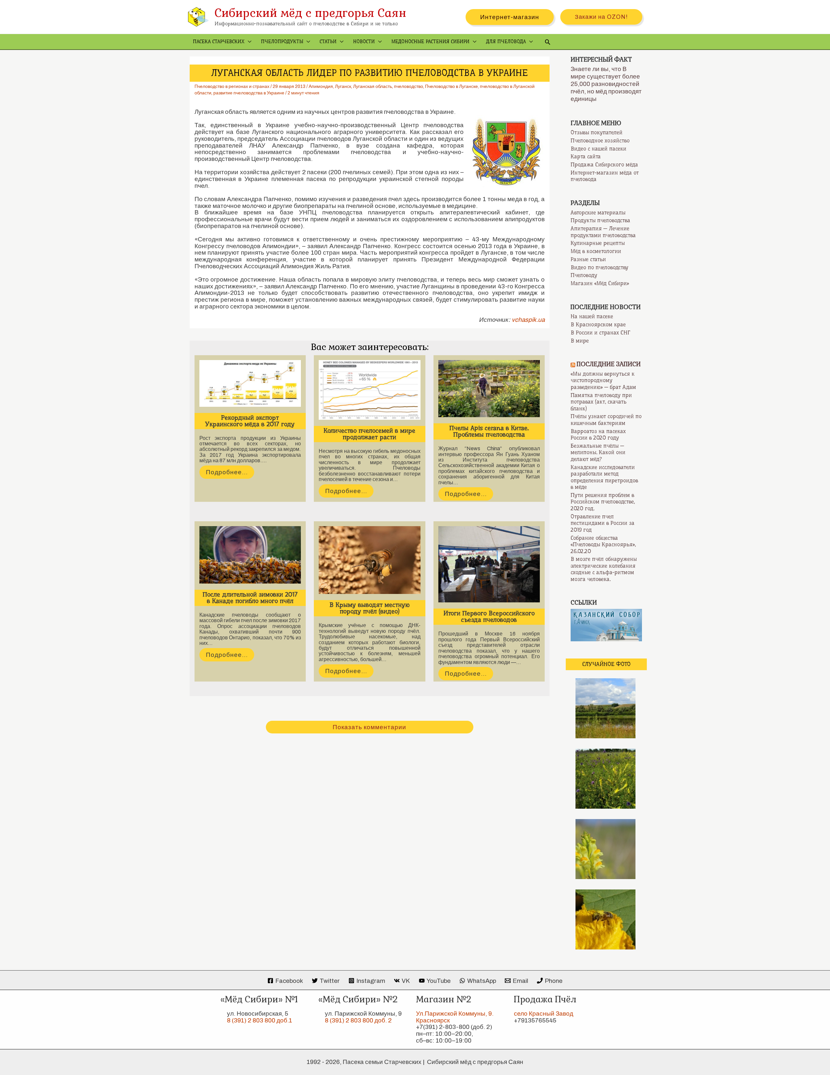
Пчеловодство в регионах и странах (232, 86)
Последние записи (609, 364)
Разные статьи (588, 259)
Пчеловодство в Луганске (451, 86)
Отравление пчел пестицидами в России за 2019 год (602, 523)
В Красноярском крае (598, 324)
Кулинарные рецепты (598, 243)
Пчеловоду (584, 275)
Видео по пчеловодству (599, 267)
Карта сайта (586, 156)
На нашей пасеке (592, 316)
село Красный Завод (543, 1013)
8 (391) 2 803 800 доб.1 (259, 1020)
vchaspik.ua (528, 319)
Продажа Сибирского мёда (604, 164)
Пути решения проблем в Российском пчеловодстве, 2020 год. (603, 502)
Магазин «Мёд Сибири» (600, 283)
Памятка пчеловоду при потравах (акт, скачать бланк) (601, 402)
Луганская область (372, 86)
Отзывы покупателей (596, 132)
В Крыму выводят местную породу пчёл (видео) (369, 608)
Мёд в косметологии (596, 251)
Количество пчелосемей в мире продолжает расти (369, 434)
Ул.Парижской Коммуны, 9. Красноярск (454, 1017)
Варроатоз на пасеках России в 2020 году (598, 434)
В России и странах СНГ (600, 332)
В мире (580, 340)
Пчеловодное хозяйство (600, 140)
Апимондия (321, 86)
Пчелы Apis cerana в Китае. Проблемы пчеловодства (489, 431)
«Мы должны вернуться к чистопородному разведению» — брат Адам (603, 380)
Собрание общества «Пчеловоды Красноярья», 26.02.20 (603, 544)
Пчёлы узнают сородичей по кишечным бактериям (606, 419)
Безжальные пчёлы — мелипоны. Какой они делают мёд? (598, 452)
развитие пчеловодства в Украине (248, 93)
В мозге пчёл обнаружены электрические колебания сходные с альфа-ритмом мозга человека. (604, 569)
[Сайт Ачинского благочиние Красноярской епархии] (606, 624)
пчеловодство (408, 86)
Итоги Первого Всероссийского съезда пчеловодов (489, 616)
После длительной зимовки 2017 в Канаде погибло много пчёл (250, 598)
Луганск (343, 86)
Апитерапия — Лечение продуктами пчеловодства (603, 231)
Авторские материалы (598, 212)
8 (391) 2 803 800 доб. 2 (358, 1020)
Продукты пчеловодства (600, 220)
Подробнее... (227, 472)
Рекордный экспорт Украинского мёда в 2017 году (250, 421)
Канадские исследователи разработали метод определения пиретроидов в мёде (604, 477)
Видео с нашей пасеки (598, 148)
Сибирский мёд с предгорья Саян (310, 13)
